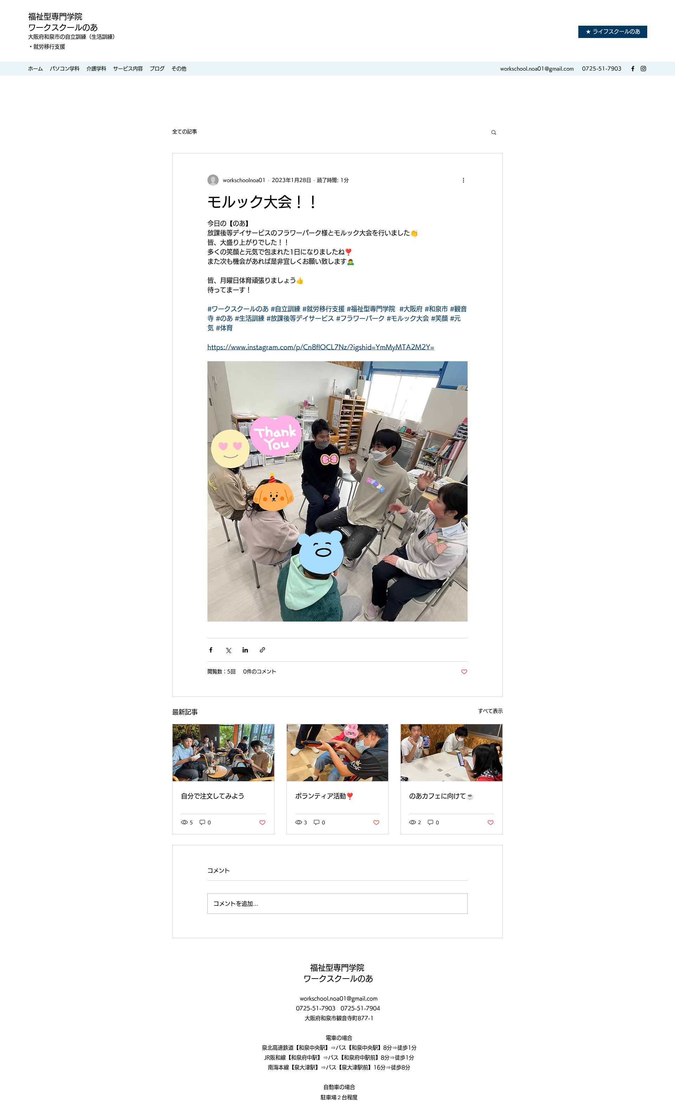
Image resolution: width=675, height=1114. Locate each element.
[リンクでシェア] (262, 650)
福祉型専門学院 (56, 16)
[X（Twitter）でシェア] (228, 650)
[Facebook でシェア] (210, 650)
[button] (493, 132)
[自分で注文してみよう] (223, 752)
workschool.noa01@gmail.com (537, 68)
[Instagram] (643, 68)
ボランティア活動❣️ (324, 796)
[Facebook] (632, 68)
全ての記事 (184, 131)
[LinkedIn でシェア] (245, 650)
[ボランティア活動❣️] (337, 752)
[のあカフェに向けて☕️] (451, 752)
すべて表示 (490, 710)
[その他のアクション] (463, 180)
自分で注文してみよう (212, 796)
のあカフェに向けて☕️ (441, 796)
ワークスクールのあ (63, 27)
